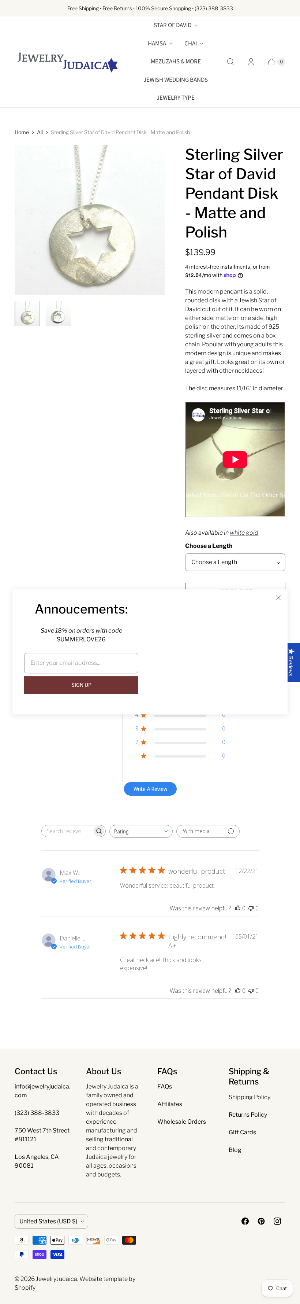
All (40, 132)
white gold (244, 532)
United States (48, 1221)
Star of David (172, 25)
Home (22, 132)
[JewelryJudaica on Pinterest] (261, 1221)
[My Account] (251, 62)
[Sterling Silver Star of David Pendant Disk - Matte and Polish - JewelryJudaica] (90, 220)
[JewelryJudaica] (68, 62)
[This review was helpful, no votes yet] (237, 908)
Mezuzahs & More (176, 61)
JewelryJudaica (56, 1278)
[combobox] (141, 831)
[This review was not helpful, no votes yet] (251, 908)
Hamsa (157, 43)
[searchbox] (67, 831)
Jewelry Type (176, 97)
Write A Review (150, 788)
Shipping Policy (249, 1097)
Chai (190, 43)
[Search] (230, 62)
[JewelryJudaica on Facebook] (245, 1221)
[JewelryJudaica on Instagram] (277, 1221)
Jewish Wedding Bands (175, 79)
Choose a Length (209, 545)
